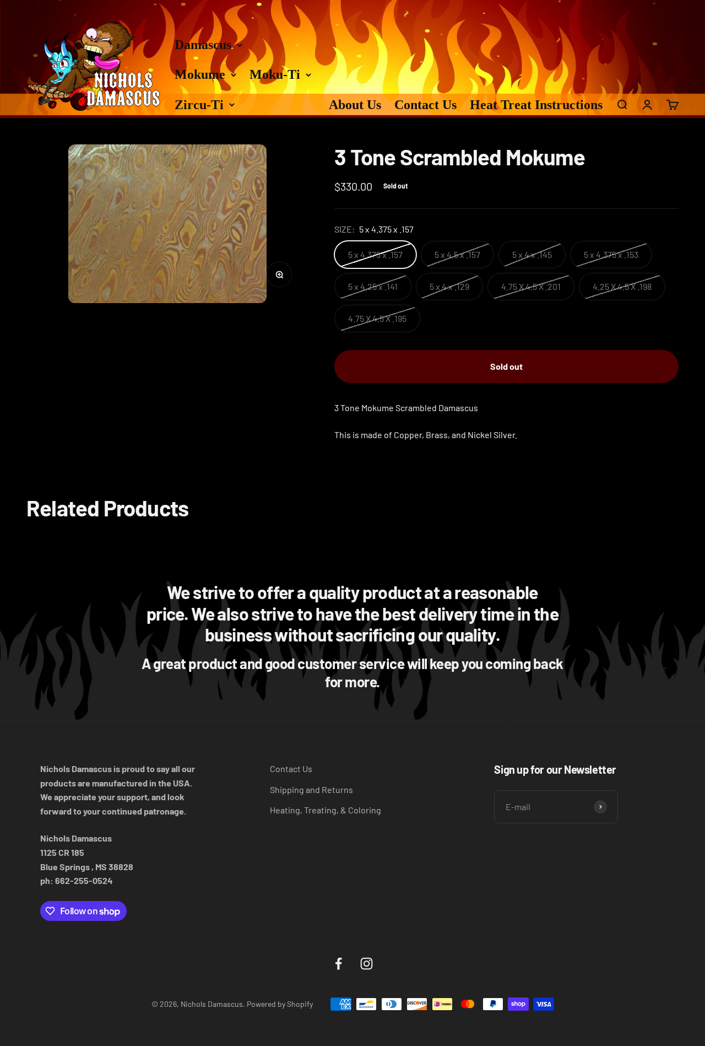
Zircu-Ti (199, 105)
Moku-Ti (275, 74)
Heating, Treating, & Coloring (325, 810)
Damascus (203, 44)
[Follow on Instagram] (366, 963)
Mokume (200, 74)
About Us (355, 105)
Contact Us (425, 105)
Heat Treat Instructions (536, 105)
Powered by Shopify (280, 1004)
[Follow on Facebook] (338, 963)
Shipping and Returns (311, 789)
